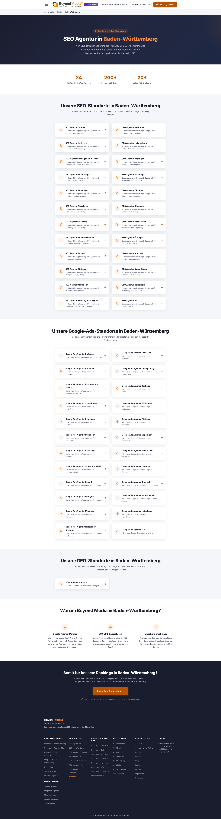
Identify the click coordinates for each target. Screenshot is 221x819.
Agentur (138, 744)
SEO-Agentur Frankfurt (78, 756)
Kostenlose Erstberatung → (110, 691)
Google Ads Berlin (98, 750)
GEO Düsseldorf (119, 769)
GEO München (119, 744)
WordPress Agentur (52, 799)
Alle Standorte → (97, 776)
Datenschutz (140, 778)
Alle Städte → (74, 777)
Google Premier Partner (144, 748)
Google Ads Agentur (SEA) (54, 748)
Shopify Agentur (50, 786)
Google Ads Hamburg (99, 763)
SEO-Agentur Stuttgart (78, 752)
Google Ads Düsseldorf (100, 771)
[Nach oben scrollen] (214, 815)
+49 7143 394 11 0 (142, 4)
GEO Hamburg (119, 761)
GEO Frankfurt (119, 756)
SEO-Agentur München (78, 744)
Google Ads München (99, 746)
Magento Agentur (51, 795)
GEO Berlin (117, 748)
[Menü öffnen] (46, 4)
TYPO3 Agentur (50, 803)
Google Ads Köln (97, 767)
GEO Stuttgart (118, 752)
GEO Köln (117, 765)
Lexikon (138, 765)
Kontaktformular (163, 752)
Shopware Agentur (51, 791)
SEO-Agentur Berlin (76, 748)
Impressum (139, 774)
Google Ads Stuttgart (99, 754)
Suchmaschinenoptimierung (55, 744)
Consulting (48, 767)
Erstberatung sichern (165, 4)
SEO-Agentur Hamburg (78, 761)
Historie (138, 756)
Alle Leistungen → (51, 776)
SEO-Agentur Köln (76, 765)
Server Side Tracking (52, 771)
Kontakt (138, 769)
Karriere (138, 752)
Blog (137, 761)
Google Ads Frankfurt (99, 759)
